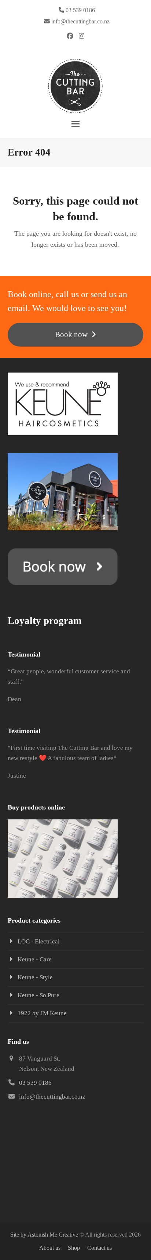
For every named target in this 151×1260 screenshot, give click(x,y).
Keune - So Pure (38, 995)
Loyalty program (44, 620)
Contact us (99, 1248)
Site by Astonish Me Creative (44, 1234)
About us (49, 1248)
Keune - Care (35, 959)
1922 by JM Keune (42, 1013)
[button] (75, 124)
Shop (74, 1248)
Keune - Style (35, 977)
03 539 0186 (35, 1082)
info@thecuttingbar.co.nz (80, 21)
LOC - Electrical (39, 941)
